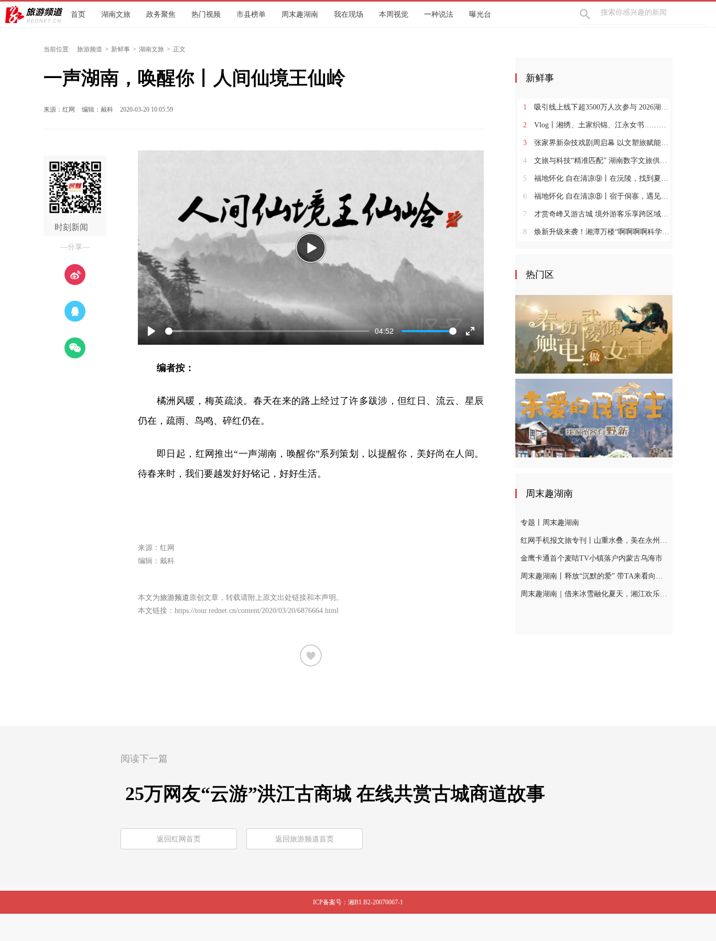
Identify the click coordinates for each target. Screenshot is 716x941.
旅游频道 (89, 49)
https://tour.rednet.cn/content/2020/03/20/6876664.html (257, 611)
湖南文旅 (116, 14)
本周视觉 (393, 14)
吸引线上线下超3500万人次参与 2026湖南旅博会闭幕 (597, 107)
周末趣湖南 (299, 14)
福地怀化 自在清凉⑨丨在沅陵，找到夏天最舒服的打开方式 (597, 178)
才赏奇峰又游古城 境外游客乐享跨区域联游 (597, 214)
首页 (78, 14)
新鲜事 (120, 49)
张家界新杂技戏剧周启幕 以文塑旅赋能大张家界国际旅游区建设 (597, 143)
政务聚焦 (161, 14)
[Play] (311, 248)
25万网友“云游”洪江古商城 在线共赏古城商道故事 (333, 793)
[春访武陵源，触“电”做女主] (593, 333)
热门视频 (206, 14)
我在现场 (348, 14)
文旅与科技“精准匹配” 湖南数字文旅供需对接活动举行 (597, 161)
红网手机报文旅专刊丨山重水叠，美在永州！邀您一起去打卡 (595, 540)
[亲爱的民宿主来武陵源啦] (593, 417)
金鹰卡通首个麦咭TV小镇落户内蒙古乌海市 (591, 558)
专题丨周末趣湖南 (549, 523)
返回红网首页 (179, 839)
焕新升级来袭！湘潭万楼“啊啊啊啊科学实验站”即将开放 (597, 232)
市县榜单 (251, 14)
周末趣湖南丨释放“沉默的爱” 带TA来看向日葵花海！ (595, 576)
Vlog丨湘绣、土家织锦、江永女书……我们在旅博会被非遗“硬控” (597, 125)
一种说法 (438, 14)
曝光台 (480, 14)
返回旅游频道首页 (304, 839)
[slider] (267, 331)
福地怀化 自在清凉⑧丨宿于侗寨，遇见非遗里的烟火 (597, 196)
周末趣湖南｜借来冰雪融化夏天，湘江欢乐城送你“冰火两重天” (595, 594)
